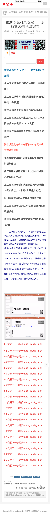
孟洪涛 (17, 477)
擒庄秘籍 (36, 477)
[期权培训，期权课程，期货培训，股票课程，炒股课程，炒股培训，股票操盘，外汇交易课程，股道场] (8, 4)
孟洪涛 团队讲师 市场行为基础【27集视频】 (31, 488)
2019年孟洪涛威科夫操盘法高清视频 (22, 198)
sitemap (44, 511)
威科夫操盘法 (26, 477)
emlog (22, 511)
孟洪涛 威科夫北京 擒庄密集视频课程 (23, 110)
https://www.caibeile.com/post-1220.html (30, 495)
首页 (5, 12)
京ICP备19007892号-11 (33, 511)
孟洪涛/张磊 (13, 12)
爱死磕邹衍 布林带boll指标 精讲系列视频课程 (19, 484)
